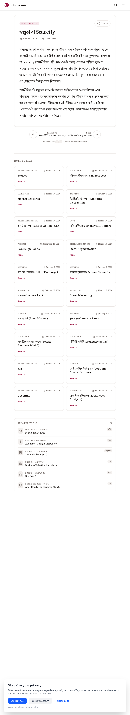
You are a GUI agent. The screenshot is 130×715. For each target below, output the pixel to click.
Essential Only (40, 700)
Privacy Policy (31, 707)
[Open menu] (123, 5)
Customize (63, 700)
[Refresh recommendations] (110, 423)
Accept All (17, 700)
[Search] (116, 5)
